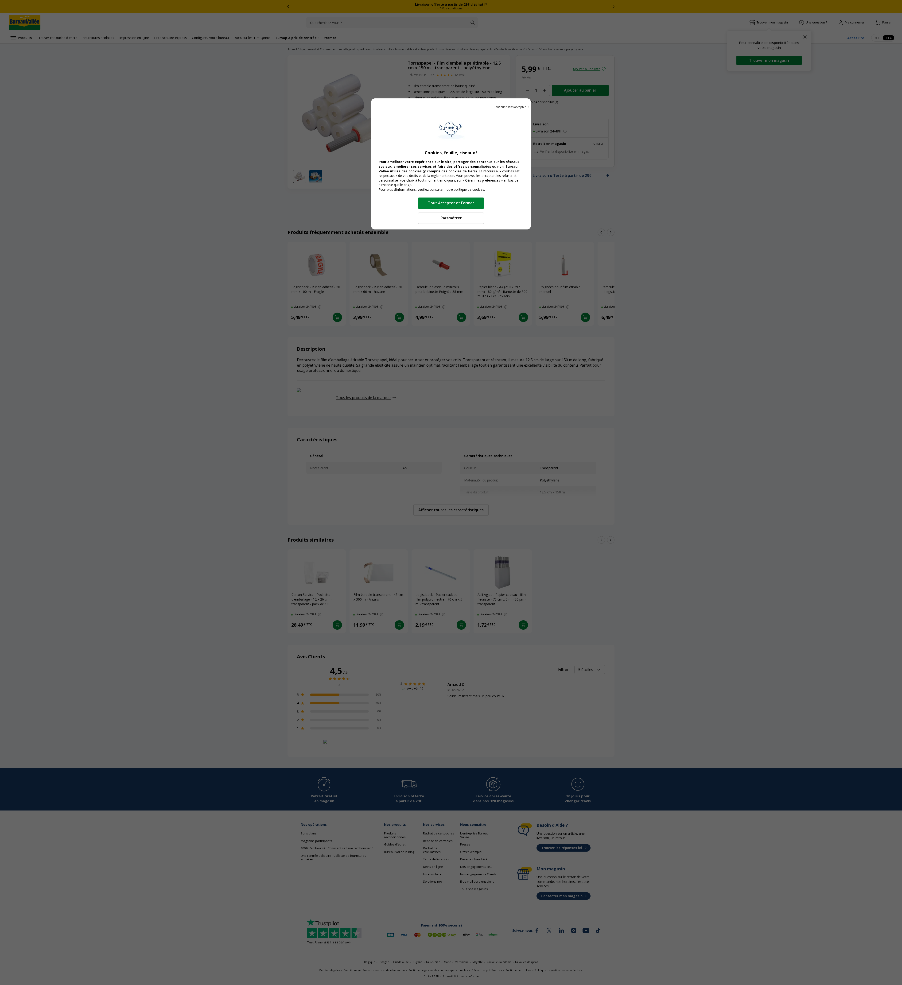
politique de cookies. (469, 189)
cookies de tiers (462, 171)
